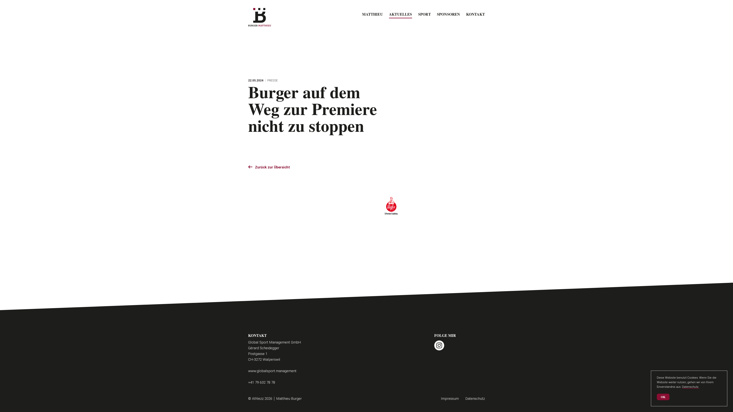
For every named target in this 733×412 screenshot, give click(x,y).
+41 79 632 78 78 (261, 382)
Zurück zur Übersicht (272, 167)
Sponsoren (448, 14)
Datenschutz (475, 398)
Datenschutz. (690, 387)
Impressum (450, 398)
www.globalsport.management (272, 371)
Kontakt (475, 14)
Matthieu (372, 14)
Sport (424, 14)
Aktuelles (400, 14)
